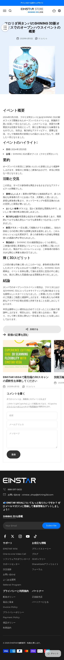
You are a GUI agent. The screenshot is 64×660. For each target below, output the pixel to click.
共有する (34, 329)
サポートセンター (11, 564)
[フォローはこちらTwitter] (13, 536)
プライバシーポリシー (16, 406)
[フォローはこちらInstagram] (20, 536)
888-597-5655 (15, 489)
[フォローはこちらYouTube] (28, 536)
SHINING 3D (9, 516)
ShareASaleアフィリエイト (45, 564)
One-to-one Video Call (14, 554)
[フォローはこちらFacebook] (5, 536)
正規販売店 (37, 597)
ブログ (35, 554)
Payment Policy (11, 617)
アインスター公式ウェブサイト (32, 3)
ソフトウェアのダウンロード (16, 559)
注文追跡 (7, 569)
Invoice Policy (10, 607)
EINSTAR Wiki (10, 548)
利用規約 (33, 406)
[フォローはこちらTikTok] (35, 536)
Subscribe (51, 525)
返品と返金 (8, 602)
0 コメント (43, 38)
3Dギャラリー (39, 559)
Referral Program (12, 584)
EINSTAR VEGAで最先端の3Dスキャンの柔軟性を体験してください (26, 379)
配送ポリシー (9, 597)
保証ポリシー (9, 622)
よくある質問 (9, 579)
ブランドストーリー (41, 548)
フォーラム (37, 569)
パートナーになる (40, 602)
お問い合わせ (9, 574)
